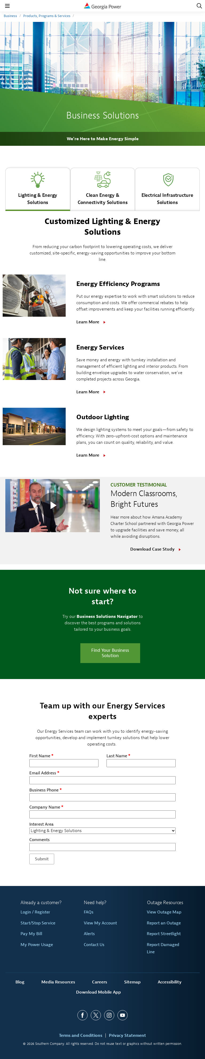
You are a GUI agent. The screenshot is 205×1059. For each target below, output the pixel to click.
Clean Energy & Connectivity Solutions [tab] (103, 199)
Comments (39, 839)
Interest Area (41, 824)
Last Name (119, 756)
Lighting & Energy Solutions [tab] (37, 199)
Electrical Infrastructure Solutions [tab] (167, 199)
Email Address (44, 773)
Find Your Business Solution (110, 653)
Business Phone (45, 790)
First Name (41, 756)
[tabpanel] (102, 341)
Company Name (46, 807)
